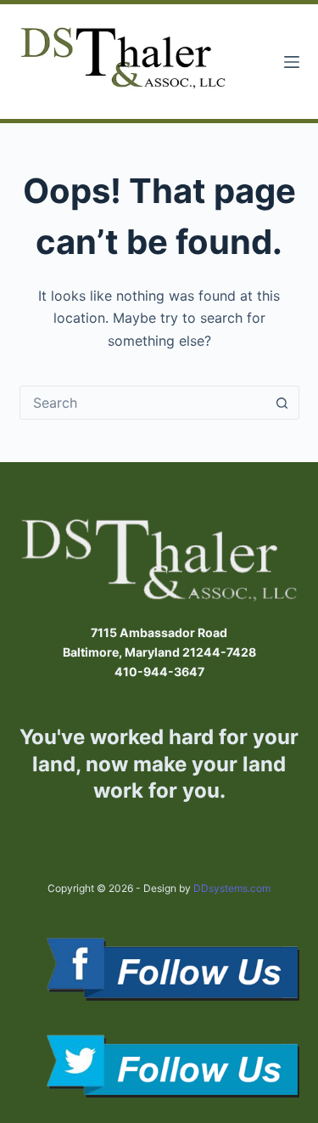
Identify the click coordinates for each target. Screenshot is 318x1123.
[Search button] (282, 403)
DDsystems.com (232, 888)
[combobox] (143, 403)
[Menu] (291, 62)
